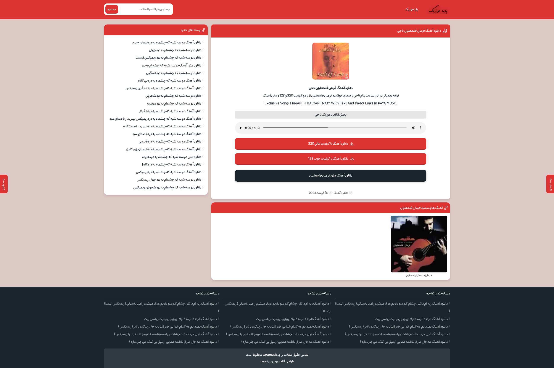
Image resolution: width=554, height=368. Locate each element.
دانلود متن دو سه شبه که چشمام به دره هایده (171, 157)
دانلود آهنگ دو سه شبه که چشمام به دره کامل (171, 164)
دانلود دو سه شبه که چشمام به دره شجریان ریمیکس (167, 187)
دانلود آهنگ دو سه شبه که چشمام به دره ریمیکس (168, 172)
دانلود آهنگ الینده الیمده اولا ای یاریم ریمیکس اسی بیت (411, 319)
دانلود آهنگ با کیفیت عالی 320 (328, 144)
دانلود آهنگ (340, 193)
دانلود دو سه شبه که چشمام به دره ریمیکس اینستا (168, 57)
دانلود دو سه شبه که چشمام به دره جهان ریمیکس (169, 179)
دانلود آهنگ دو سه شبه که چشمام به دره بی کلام (169, 80)
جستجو (112, 9)
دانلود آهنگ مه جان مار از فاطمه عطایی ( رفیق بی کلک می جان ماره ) (404, 342)
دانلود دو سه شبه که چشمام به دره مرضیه (174, 103)
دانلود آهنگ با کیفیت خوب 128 (328, 158)
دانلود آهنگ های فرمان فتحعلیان (330, 175)
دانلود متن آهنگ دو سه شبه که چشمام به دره (171, 65)
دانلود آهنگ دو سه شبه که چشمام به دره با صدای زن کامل (163, 149)
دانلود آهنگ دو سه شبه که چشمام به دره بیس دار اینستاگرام (162, 126)
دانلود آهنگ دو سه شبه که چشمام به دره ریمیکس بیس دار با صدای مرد (155, 119)
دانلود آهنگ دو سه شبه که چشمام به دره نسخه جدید (166, 42)
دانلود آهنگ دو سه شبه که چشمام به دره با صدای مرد (166, 134)
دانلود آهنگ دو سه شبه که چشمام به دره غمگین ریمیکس (163, 88)
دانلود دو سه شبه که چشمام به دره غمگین (173, 73)
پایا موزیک (411, 9)
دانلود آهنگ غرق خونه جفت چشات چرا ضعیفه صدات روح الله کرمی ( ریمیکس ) (396, 334)
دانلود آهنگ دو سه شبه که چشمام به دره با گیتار (170, 111)
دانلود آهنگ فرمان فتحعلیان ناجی (419, 31)
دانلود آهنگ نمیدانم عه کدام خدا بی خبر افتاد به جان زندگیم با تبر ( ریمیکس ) (398, 326)
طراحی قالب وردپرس (281, 361)
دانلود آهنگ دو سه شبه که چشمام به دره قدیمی (170, 141)
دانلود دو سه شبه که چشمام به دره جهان (175, 50)
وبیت (263, 361)
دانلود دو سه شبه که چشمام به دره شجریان (173, 96)
